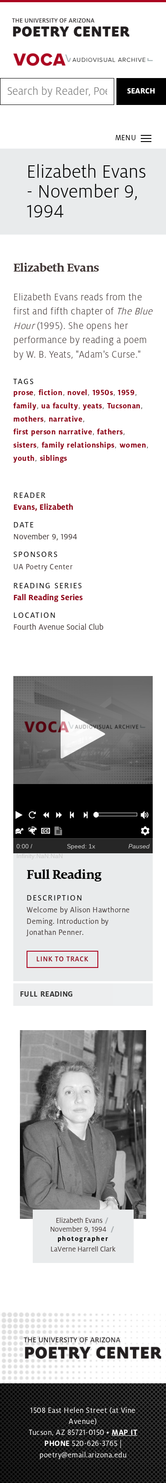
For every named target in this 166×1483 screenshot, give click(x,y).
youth (24, 459)
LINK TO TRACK (62, 959)
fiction (51, 393)
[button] (20, 814)
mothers (28, 419)
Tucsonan (124, 406)
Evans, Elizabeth (43, 507)
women (133, 445)
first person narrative (52, 432)
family (24, 406)
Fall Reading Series (48, 598)
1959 (126, 393)
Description (55, 898)
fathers (110, 432)
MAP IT (124, 1433)
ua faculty (59, 406)
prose (23, 393)
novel (77, 393)
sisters (25, 445)
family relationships (78, 445)
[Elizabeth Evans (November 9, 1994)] (83, 1124)
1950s (103, 393)
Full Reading (46, 994)
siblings (53, 459)
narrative (66, 419)
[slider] (96, 815)
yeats (92, 406)
